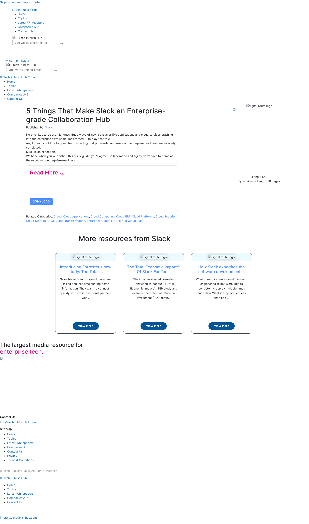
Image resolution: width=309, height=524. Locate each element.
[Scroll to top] (2, 522)
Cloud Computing (103, 216)
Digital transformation (70, 220)
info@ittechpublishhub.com (18, 517)
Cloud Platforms (143, 216)
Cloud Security (165, 216)
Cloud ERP (123, 216)
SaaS (141, 220)
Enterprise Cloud (98, 220)
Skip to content (10, 2)
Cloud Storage (36, 220)
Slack (48, 127)
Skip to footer (31, 2)
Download (41, 201)
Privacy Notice (138, 189)
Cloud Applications (76, 216)
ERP (113, 220)
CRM (50, 220)
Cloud (58, 216)
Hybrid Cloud (127, 220)
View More (85, 326)
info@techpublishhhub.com (18, 422)
